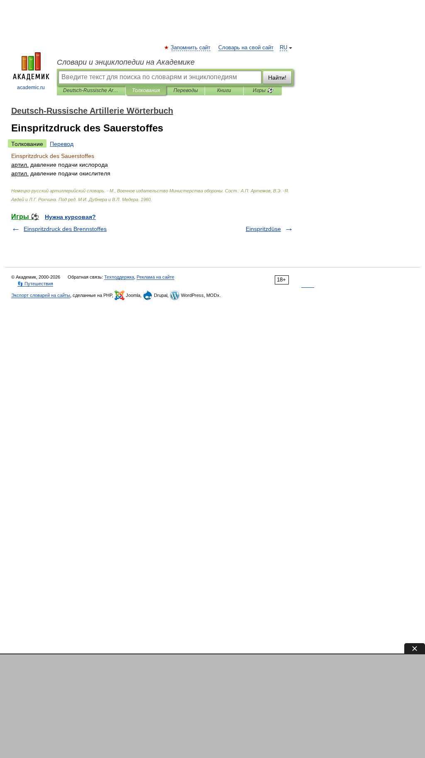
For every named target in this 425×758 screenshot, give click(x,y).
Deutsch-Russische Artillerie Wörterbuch (91, 90)
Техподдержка (119, 277)
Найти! (277, 77)
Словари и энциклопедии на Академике (126, 62)
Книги (224, 90)
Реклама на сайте (155, 277)
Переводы (185, 90)
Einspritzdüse (263, 229)
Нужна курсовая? (70, 217)
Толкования (146, 90)
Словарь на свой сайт (246, 48)
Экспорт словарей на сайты (40, 295)
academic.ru (31, 87)
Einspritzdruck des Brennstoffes (65, 229)
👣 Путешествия (35, 283)
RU (283, 48)
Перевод (61, 144)
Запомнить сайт (190, 48)
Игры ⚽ (263, 90)
